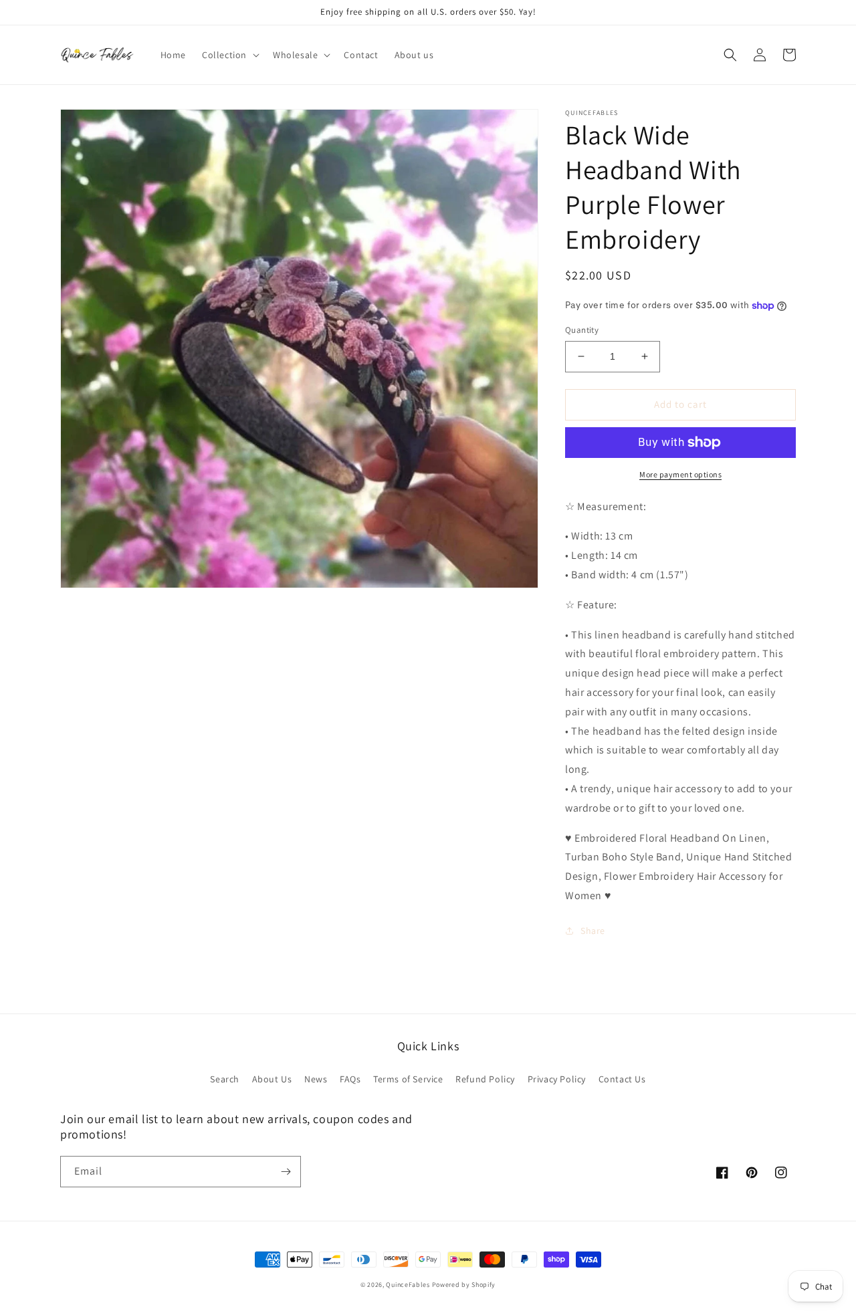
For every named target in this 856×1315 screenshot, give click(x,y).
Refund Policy (485, 1079)
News (315, 1079)
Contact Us (622, 1079)
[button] (229, 55)
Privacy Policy (557, 1079)
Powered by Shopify (464, 1284)
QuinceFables (407, 1284)
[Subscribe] (285, 1171)
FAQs (350, 1079)
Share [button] (592, 931)
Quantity (582, 330)
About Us (272, 1079)
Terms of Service (408, 1079)
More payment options (680, 474)
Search (224, 1079)
